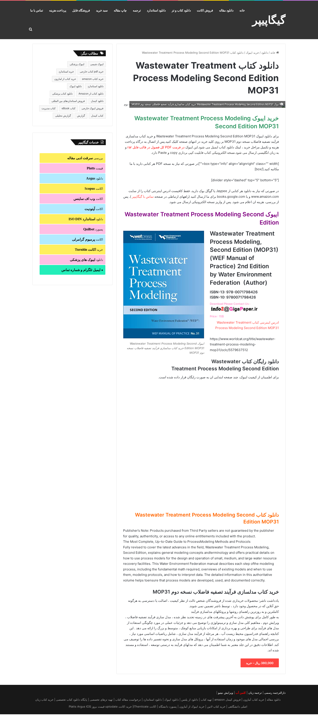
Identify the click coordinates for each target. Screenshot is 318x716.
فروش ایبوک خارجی (92, 108)
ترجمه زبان (255, 692)
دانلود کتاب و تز (181, 10)
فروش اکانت (205, 10)
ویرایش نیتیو (225, 692)
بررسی (85, 158)
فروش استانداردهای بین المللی (68, 101)
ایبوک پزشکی (77, 64)
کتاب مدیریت (49, 108)
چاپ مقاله (120, 10)
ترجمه (137, 10)
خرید (89, 249)
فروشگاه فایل (81, 10)
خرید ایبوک (252, 52)
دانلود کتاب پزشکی (62, 93)
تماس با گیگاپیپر (143, 196)
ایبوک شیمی (96, 64)
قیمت (95, 168)
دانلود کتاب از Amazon (91, 93)
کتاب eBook (68, 108)
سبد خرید (102, 10)
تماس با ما (36, 10)
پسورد (93, 229)
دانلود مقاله (226, 10)
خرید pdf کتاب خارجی (91, 71)
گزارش (81, 115)
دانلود (264, 52)
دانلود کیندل (97, 101)
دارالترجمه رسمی (275, 692)
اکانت (94, 188)
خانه (242, 10)
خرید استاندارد (66, 71)
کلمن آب (241, 692)
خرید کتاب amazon (92, 78)
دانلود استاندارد (156, 10)
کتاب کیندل (97, 115)
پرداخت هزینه (57, 10)
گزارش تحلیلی (63, 115)
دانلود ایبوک (75, 86)
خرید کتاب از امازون (65, 78)
